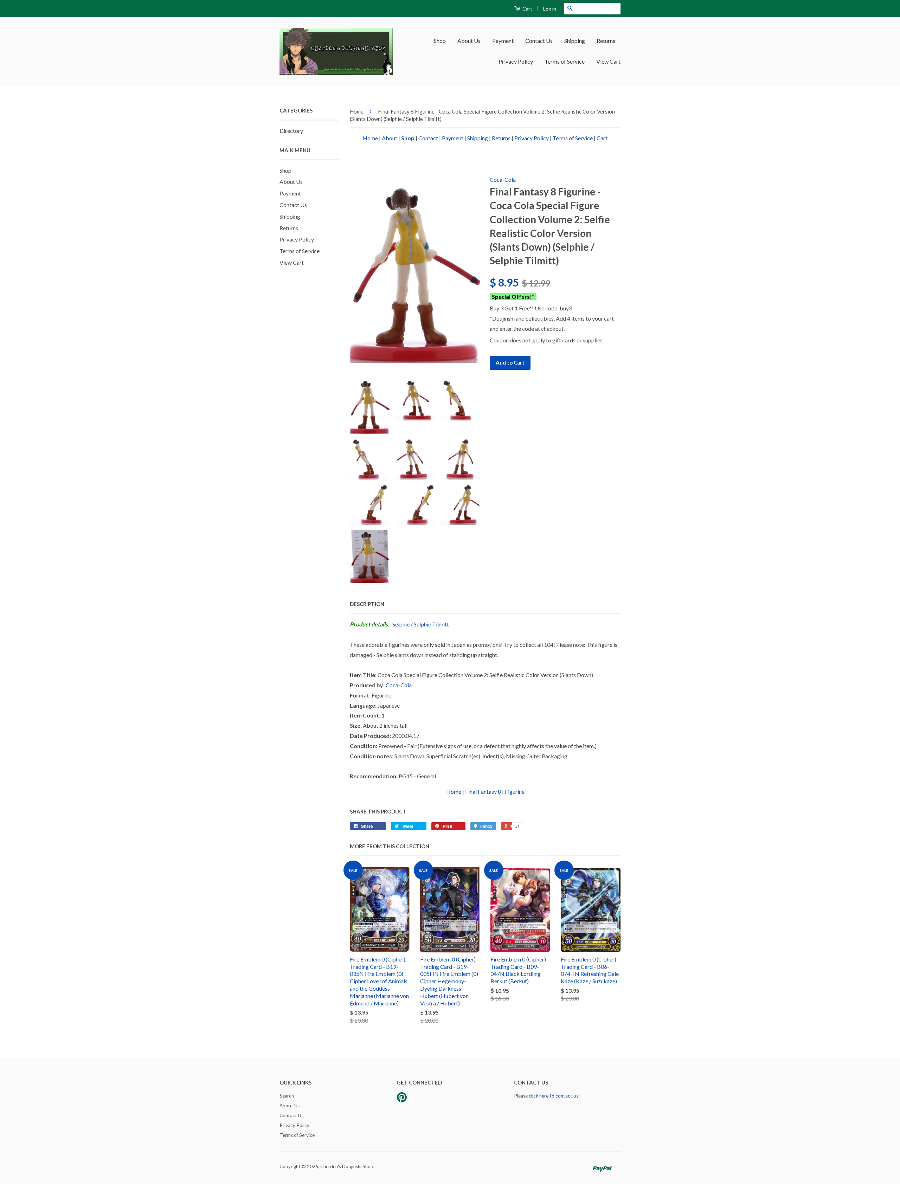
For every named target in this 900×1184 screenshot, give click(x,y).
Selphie (401, 624)
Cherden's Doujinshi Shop (346, 1166)
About (389, 138)
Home (357, 111)
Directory (291, 130)
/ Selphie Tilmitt (430, 624)
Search (286, 1096)
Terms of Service (565, 61)
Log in (549, 9)
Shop (440, 40)
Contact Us (539, 40)
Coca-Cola (503, 179)
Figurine (515, 791)
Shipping (574, 40)
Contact (428, 138)
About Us (469, 40)
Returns (606, 40)
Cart (526, 9)
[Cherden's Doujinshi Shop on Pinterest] (402, 1099)
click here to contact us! (554, 1096)
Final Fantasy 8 (483, 791)
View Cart (608, 61)
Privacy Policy (516, 61)
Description (367, 604)
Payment (503, 40)
